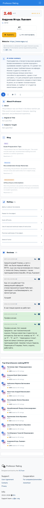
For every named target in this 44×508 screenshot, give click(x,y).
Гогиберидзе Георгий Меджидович (20, 433)
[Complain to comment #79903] (39, 324)
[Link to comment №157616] (35, 314)
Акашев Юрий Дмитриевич (17, 375)
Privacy (4, 486)
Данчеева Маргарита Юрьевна (19, 425)
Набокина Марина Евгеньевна (18, 383)
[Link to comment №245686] (35, 259)
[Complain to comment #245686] (39, 259)
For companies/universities (32, 479)
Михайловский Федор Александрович (21, 408)
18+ (14, 495)
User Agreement (8, 479)
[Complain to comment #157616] (39, 314)
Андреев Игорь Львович (16, 441)
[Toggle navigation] (40, 3)
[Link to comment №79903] (35, 324)
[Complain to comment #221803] (39, 304)
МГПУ (6, 23)
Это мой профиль (28, 35)
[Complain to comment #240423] (39, 279)
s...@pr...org (7, 50)
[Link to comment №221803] (35, 304)
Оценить (10, 35)
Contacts (5, 483)
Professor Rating (10, 3)
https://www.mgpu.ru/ (19, 41)
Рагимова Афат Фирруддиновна (19, 367)
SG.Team (21, 471)
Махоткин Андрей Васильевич (18, 392)
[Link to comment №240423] (35, 279)
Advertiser (27, 483)
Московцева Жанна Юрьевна (18, 400)
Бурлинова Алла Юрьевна (17, 416)
